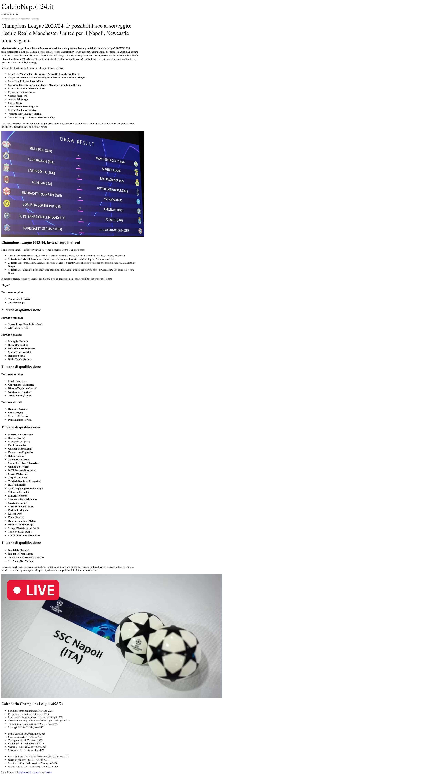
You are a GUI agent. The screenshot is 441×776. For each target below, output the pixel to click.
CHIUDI (14, 14)
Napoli (48, 772)
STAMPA (5, 14)
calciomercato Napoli (29, 772)
